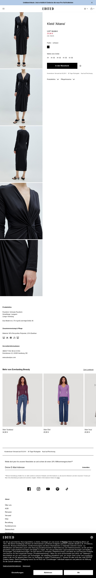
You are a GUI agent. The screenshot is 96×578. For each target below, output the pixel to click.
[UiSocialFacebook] (29, 489)
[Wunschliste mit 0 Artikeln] (85, 9)
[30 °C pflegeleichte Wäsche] (3, 337)
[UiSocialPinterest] (57, 489)
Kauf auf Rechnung (86, 73)
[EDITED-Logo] (48, 8)
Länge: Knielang (8, 316)
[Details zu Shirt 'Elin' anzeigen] (64, 400)
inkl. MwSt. (50, 36)
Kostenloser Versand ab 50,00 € (56, 73)
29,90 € (46, 432)
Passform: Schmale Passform (12, 312)
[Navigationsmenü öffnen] (3, 9)
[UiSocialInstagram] (38, 489)
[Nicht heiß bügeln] (14, 337)
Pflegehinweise (66, 79)
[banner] (48, 2)
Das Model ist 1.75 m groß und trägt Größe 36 (17, 321)
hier (58, 477)
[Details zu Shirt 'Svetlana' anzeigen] (22, 400)
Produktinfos (51, 79)
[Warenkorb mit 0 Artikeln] (92, 9)
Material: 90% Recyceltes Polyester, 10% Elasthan (19, 333)
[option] (48, 47)
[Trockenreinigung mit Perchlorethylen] (17, 337)
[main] (48, 332)
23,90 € (50, 33)
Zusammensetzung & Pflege (12, 328)
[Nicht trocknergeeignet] (11, 337)
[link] (7, 500)
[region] (48, 314)
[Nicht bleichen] (7, 337)
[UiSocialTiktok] (67, 489)
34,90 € (5, 432)
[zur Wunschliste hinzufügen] (80, 66)
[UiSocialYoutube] (48, 489)
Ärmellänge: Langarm (9, 314)
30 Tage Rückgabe (73, 73)
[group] (48, 468)
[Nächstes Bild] (95, 384)
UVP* (52, 31)
